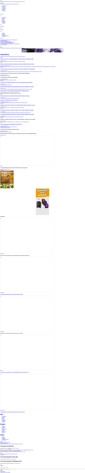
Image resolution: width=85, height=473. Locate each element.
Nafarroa (1, 108)
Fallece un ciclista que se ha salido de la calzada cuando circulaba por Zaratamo (14, 95)
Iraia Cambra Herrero (3, 65)
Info (0, 15)
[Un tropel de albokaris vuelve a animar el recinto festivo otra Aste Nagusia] (26, 165)
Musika (1, 39)
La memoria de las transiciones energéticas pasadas (9, 129)
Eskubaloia (3, 427)
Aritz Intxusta (2, 70)
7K (12, 1)
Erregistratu (8, 472)
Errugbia (3, 430)
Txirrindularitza (4, 429)
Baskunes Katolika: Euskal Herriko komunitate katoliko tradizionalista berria (14, 90)
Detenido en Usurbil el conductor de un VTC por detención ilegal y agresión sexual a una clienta (17, 119)
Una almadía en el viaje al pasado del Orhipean (9, 77)
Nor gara (1, 43)
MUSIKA (4, 1)
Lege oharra (9, 43)
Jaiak (1, 122)
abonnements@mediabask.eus (10, 463)
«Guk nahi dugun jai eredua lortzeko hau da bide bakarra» (11, 124)
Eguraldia (1, 40)
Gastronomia (6, 39)
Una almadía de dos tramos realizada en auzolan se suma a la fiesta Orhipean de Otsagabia (16, 110)
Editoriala (3, 436)
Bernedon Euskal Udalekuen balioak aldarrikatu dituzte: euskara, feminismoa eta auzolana (17, 86)
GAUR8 (14, 1)
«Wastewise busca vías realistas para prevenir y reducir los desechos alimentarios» (15, 73)
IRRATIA (1, 1)
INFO (1, 3)
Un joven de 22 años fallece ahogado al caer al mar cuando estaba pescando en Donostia (16, 82)
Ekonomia (3, 18)
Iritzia (1, 31)
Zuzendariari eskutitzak (5, 35)
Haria (1, 62)
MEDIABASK (18, 1)
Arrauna (3, 432)
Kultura (1, 441)
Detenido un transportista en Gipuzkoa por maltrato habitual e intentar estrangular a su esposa (17, 105)
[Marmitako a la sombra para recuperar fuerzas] (9, 98)
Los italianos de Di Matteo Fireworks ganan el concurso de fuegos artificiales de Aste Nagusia (17, 114)
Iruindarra (3, 421)
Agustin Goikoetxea (3, 101)
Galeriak (4, 41)
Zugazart (3, 437)
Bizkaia (1, 57)
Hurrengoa (1, 170)
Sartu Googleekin (2, 471)
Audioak (6, 41)
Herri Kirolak (4, 431)
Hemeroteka (9, 41)
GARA (11, 1)
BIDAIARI (8, 1)
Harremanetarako (5, 43)
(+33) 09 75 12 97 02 (17, 463)
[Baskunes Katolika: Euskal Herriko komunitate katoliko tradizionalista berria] (42, 89)
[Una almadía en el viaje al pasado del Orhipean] (42, 75)
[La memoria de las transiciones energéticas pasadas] (42, 126)
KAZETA (21, 1)
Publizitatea (18, 43)
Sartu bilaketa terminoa (3, 44)
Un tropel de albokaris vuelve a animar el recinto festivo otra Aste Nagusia (13, 167)
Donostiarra (3, 21)
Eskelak (4, 40)
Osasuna (16, 39)
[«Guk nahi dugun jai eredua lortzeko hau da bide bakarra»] (42, 121)
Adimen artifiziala (2, 26)
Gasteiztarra (3, 22)
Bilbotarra (3, 20)
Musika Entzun (10, 42)
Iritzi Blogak (4, 36)
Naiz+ (3, 19)
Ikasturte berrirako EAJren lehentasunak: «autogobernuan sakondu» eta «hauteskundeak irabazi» (18, 133)
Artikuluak (3, 34)
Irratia (1, 42)
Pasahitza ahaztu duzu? (3, 472)
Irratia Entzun (4, 42)
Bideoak (1, 41)
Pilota (3, 428)
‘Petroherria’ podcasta (6, 127)
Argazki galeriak (5, 442)
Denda (6, 40)
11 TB (24, 1)
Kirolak (2, 424)
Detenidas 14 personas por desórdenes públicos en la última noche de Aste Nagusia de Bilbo (16, 58)
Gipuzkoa (1, 80)
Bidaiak (3, 39)
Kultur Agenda (2, 29)
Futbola (3, 426)
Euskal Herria (4, 17)
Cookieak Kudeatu (13, 43)
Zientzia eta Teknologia (11, 39)
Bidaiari (13, 42)
